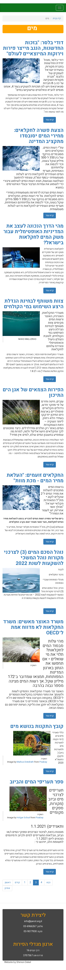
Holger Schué (23, 817)
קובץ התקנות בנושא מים (36, 726)
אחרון (7, 888)
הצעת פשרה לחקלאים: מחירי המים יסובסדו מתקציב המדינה (38, 136)
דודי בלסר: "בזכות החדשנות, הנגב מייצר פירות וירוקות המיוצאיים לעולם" (33, 48)
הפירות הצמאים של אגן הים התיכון (33, 392)
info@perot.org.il (33, 921)
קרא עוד (48, 119)
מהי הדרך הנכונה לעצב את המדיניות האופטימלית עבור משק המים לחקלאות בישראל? (33, 234)
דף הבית (57, 18)
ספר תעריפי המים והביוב (36, 782)
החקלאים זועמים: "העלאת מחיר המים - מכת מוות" (35, 478)
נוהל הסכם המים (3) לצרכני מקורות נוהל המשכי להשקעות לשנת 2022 (33, 558)
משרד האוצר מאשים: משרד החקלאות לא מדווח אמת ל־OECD (33, 627)
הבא (48, 882)
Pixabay (43, 761)
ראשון (8, 882)
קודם (17, 882)
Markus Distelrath (25, 761)
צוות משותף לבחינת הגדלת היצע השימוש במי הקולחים (33, 303)
